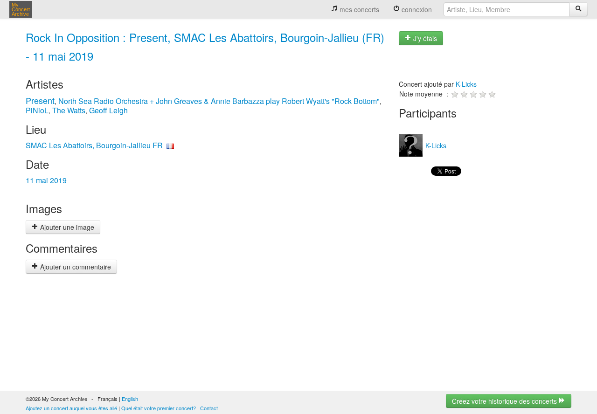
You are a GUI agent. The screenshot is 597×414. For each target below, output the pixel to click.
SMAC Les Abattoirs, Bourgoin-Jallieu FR (94, 145)
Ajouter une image (66, 227)
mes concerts (358, 9)
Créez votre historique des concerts (505, 401)
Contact (209, 408)
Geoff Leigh (108, 110)
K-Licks (466, 84)
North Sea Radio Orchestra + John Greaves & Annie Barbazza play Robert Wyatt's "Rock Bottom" (219, 101)
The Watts (68, 110)
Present (40, 100)
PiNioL (37, 110)
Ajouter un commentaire (74, 266)
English (130, 398)
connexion (416, 9)
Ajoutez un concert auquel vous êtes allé (71, 408)
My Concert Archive (21, 9)
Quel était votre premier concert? (158, 408)
